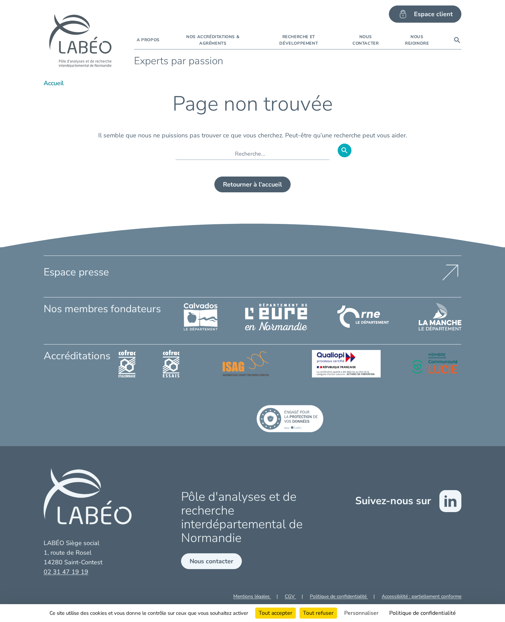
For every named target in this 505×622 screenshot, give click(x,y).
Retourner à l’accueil (252, 184)
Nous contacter (211, 561)
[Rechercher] (457, 40)
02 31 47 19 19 (66, 572)
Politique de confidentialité (339, 596)
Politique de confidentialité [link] (422, 613)
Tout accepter (275, 613)
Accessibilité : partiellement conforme (421, 596)
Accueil (54, 83)
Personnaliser (361, 613)
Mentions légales (252, 596)
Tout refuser (318, 613)
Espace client (433, 14)
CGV (290, 596)
